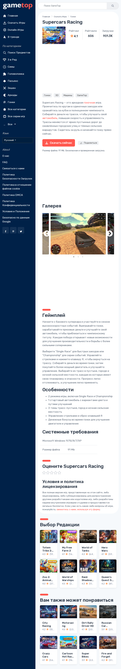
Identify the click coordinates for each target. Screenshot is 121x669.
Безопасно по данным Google (16, 219)
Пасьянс (12, 80)
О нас (5, 155)
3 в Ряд (12, 59)
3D (56, 95)
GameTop (82, 95)
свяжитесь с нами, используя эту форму (78, 509)
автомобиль (49, 118)
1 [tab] (73, 256)
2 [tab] (78, 256)
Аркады (12, 95)
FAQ (4, 162)
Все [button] (8, 124)
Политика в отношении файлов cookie (16, 186)
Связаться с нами (13, 168)
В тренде (13, 36)
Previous (46, 234)
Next (109, 234)
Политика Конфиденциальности (16, 203)
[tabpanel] (78, 233)
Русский (9, 140)
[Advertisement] (78, 68)
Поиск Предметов (18, 52)
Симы (10, 66)
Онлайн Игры (15, 29)
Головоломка (15, 73)
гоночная (89, 102)
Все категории (16, 109)
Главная (12, 15)
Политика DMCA (12, 194)
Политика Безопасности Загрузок (17, 176)
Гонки (11, 102)
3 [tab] (82, 256)
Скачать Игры (16, 22)
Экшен (11, 87)
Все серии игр (16, 116)
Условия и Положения (15, 211)
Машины (67, 95)
